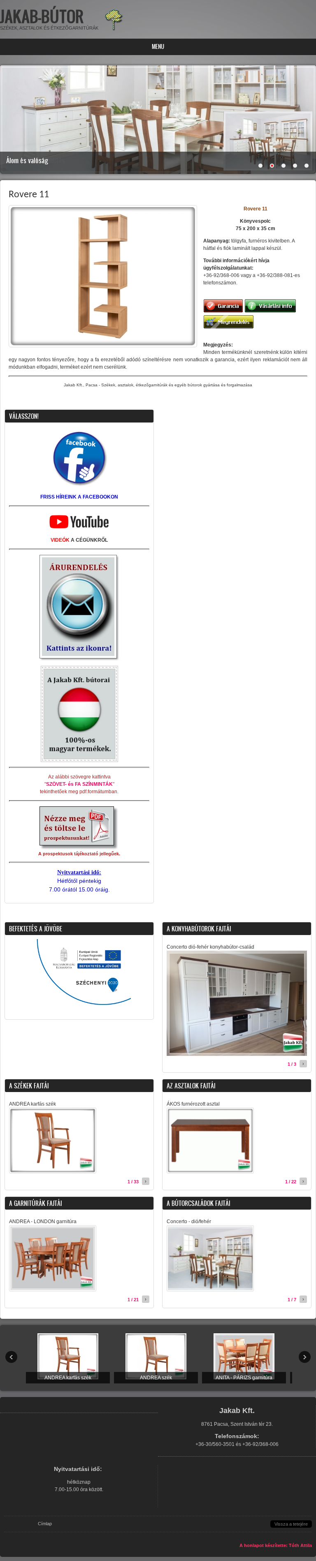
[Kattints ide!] (79, 487)
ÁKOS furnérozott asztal (193, 1104)
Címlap (45, 1523)
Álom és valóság (27, 160)
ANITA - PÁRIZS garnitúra (244, 1378)
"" (79, 784)
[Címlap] (113, 30)
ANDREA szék (156, 1378)
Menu (158, 47)
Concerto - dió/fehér (189, 1221)
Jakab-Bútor (42, 16)
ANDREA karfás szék (32, 1104)
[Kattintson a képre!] (79, 849)
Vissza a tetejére (291, 1524)
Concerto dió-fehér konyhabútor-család (210, 947)
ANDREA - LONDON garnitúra (43, 1221)
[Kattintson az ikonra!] (79, 659)
